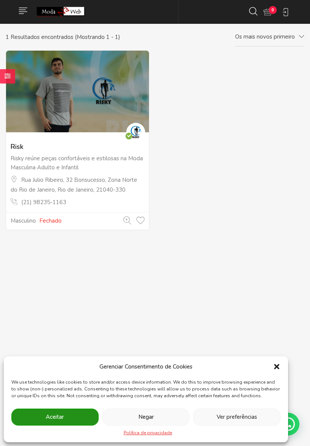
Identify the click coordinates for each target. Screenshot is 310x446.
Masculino (23, 221)
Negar (146, 417)
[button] (277, 366)
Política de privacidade (148, 433)
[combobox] (269, 37)
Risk (17, 146)
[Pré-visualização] (127, 221)
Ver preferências (237, 417)
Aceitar (55, 417)
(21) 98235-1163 (43, 202)
